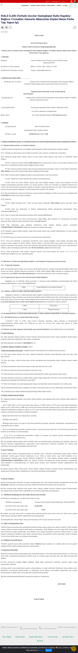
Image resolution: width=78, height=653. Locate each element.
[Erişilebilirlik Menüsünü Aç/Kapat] (73, 648)
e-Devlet (47, 1)
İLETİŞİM (65, 5)
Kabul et (48, 650)
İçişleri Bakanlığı (55, 1)
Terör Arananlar (52, 637)
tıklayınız (41, 650)
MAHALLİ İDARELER (41, 5)
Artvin (63, 1)
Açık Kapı (40, 641)
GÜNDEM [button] (59, 5)
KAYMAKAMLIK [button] (25, 5)
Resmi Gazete (20, 637)
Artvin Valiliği (6, 637)
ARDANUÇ (33, 5)
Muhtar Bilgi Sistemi (36, 637)
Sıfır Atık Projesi (67, 637)
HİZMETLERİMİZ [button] (51, 5)
